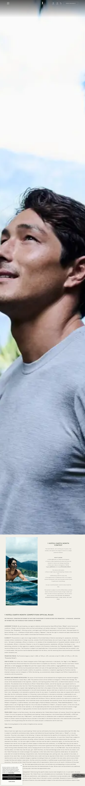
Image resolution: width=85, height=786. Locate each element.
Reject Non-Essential (12, 778)
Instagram (19, 665)
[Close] (21, 765)
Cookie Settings (12, 781)
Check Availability (71, 3)
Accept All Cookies (12, 775)
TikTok (26, 665)
